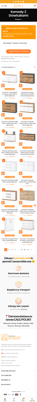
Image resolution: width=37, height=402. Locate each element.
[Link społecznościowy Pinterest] (18, 1)
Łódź (31, 323)
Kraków (20, 323)
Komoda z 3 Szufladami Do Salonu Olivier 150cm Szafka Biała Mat (9, 94)
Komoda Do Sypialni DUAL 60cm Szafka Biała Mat (10, 239)
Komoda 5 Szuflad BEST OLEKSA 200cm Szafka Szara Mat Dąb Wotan (27, 152)
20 (25, 249)
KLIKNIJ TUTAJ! (8, 36)
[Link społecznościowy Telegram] (23, 1)
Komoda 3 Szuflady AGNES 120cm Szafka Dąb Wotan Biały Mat (9, 211)
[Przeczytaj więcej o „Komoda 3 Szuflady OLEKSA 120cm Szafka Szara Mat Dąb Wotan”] (20, 85)
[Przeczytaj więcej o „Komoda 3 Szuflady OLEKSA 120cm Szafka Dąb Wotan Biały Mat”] (20, 115)
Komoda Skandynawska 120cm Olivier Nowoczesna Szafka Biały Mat (9, 152)
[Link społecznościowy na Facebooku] (14, 1)
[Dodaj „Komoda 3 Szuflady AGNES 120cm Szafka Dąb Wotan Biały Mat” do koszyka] (3, 202)
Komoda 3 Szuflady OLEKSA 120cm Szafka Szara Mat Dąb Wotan (27, 94)
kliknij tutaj (24, 309)
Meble (11, 56)
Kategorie (18, 19)
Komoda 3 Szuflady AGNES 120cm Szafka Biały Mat (9, 181)
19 (21, 249)
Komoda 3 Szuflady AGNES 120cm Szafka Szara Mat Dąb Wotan (9, 123)
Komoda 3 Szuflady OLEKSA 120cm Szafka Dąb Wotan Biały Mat (27, 123)
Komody (26, 56)
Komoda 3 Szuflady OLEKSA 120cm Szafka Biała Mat (27, 181)
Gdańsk (26, 323)
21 (28, 249)
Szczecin (11, 326)
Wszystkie (25, 326)
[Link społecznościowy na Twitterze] (16, 1)
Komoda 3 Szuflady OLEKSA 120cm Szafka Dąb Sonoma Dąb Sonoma (27, 211)
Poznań (13, 323)
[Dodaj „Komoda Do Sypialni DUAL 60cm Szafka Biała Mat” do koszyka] (3, 232)
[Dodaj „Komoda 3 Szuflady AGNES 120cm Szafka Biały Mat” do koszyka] (3, 173)
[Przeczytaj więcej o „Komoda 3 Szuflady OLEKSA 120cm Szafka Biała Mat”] (20, 173)
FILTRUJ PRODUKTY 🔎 (9, 67)
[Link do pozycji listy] (18, 360)
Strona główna (5, 56)
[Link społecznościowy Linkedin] (21, 1)
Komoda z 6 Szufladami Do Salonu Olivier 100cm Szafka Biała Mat (27, 240)
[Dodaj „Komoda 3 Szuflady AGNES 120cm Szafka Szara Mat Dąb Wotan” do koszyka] (3, 115)
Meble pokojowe (18, 56)
